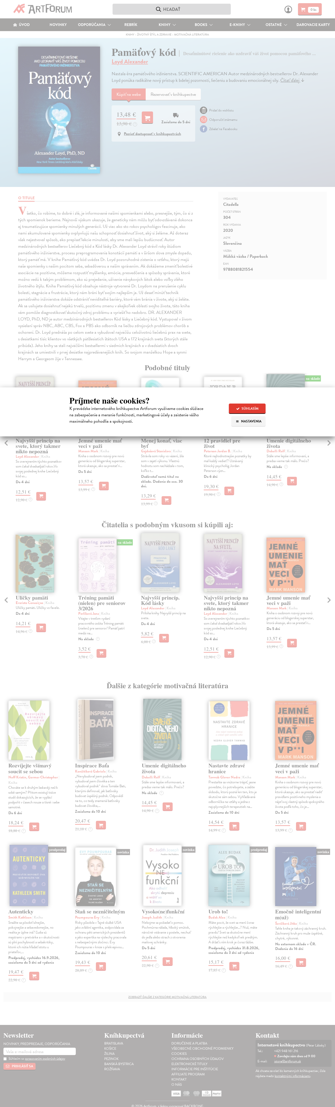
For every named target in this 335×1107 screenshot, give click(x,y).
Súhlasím (249, 408)
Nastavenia (250, 421)
